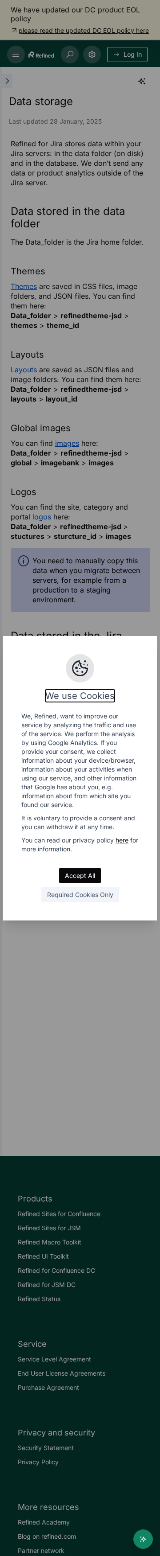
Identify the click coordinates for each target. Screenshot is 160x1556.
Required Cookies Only (80, 894)
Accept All (80, 875)
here (122, 840)
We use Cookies (80, 695)
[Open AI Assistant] (143, 1539)
